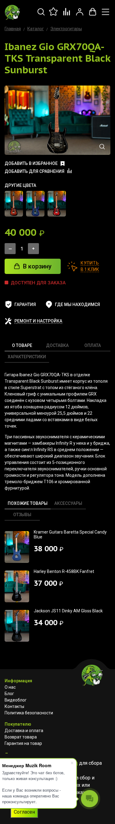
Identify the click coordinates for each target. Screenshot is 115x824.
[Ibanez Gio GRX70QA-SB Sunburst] (14, 204)
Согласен (24, 812)
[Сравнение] (67, 15)
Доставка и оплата (24, 730)
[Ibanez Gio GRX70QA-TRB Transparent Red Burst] (57, 204)
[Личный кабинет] (80, 15)
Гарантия (25, 304)
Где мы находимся (77, 304)
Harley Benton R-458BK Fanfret (64, 571)
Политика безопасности (29, 712)
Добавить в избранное (31, 163)
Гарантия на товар (23, 743)
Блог (9, 693)
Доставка (57, 345)
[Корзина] (93, 15)
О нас (10, 687)
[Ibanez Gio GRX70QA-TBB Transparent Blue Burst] (35, 204)
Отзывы (22, 514)
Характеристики (27, 356)
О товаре (22, 345)
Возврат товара (21, 737)
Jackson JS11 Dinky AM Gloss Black (68, 610)
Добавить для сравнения (34, 171)
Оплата (92, 345)
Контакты (14, 706)
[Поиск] (41, 15)
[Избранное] (54, 15)
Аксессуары (68, 503)
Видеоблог (16, 700)
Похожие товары (28, 503)
